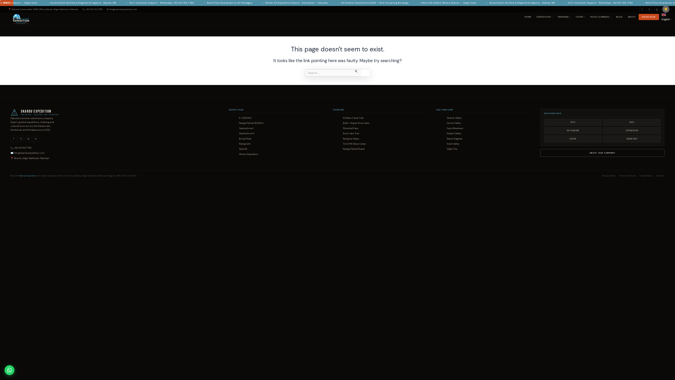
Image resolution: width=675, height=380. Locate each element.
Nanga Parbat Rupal (354, 148)
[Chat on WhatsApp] (9, 370)
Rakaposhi (244, 143)
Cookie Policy (646, 175)
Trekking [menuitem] (564, 16)
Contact (660, 175)
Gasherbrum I (246, 128)
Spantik (243, 148)
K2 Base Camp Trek (353, 117)
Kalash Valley (454, 133)
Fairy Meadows (455, 128)
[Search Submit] (356, 71)
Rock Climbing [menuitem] (600, 16)
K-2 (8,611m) (245, 117)
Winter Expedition (248, 154)
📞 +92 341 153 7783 (92, 9)
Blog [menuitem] (619, 16)
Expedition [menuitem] (544, 16)
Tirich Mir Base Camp (354, 143)
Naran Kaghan (454, 138)
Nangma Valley (351, 138)
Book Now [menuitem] (648, 16)
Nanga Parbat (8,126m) (251, 123)
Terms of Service (627, 175)
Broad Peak (245, 138)
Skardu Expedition (28, 175)
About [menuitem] (632, 16)
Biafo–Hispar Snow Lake (356, 123)
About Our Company (602, 153)
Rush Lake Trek (351, 133)
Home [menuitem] (528, 16)
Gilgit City (452, 148)
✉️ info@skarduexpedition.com (27, 152)
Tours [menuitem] (580, 16)
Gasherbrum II (246, 133)
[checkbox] (665, 9)
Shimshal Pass (350, 128)
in (36, 138)
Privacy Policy (609, 175)
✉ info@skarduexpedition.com (122, 9)
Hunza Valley (454, 123)
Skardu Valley (454, 117)
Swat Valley (453, 143)
